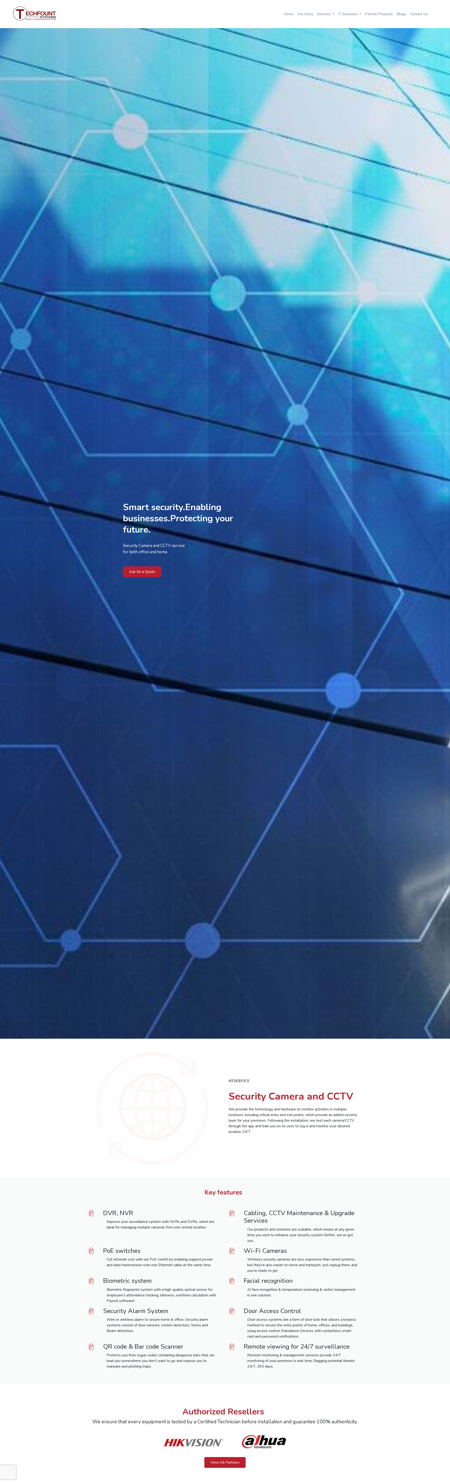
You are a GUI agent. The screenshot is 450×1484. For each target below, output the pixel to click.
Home (289, 14)
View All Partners (225, 1462)
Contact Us (419, 14)
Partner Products (379, 14)
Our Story (305, 14)
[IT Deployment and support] (32, 14)
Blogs (401, 14)
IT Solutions (348, 14)
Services (324, 14)
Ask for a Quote (142, 571)
